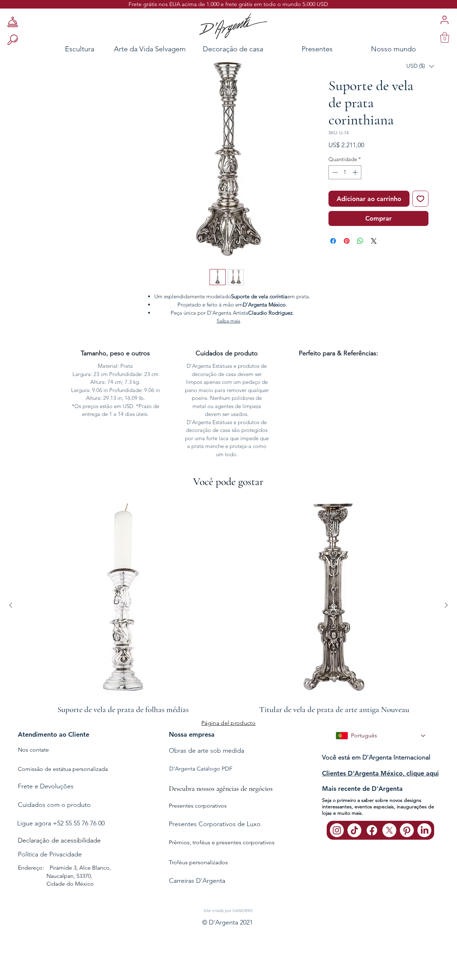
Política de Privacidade (50, 854)
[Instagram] (337, 830)
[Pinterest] (407, 830)
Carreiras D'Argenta (197, 881)
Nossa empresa (192, 734)
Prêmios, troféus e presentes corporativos (222, 842)
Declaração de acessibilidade (59, 840)
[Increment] (356, 172)
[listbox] (420, 66)
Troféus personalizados (198, 862)
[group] (228, 605)
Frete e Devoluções (46, 786)
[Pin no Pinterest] (346, 241)
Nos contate (33, 749)
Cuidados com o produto (54, 805)
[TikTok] (354, 830)
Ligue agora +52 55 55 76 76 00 (61, 823)
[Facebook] (372, 830)
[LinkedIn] (424, 830)
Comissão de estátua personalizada (63, 769)
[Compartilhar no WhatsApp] (360, 241)
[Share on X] (374, 241)
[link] (444, 37)
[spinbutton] (345, 172)
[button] (420, 66)
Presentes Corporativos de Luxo (215, 824)
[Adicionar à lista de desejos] (420, 199)
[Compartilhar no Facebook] (333, 241)
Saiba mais (228, 321)
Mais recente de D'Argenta (362, 788)
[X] (389, 830)
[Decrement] (334, 172)
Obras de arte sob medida (206, 751)
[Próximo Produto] (446, 605)
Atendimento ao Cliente (53, 734)
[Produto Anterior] (10, 605)
